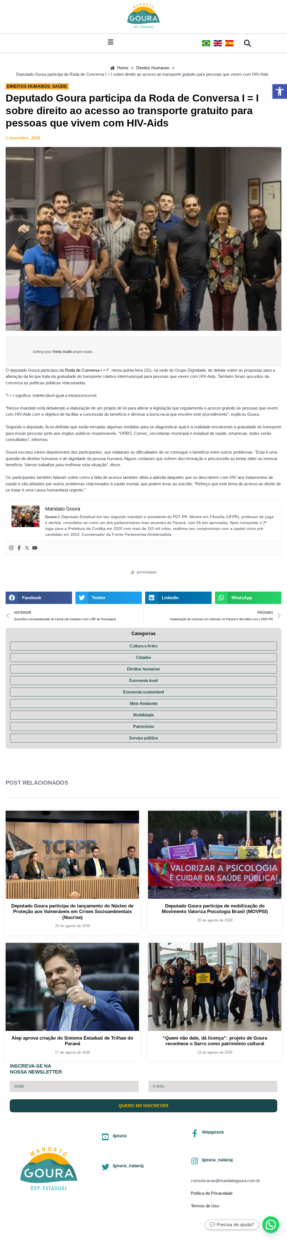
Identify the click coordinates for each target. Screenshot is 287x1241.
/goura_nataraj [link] (128, 1165)
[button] (110, 42)
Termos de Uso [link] (205, 1205)
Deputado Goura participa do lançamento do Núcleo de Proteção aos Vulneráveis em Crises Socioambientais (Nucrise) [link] (72, 911)
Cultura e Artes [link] (143, 646)
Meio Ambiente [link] (144, 703)
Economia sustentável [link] (143, 692)
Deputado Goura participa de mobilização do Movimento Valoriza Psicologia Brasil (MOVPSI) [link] (215, 908)
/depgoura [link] (213, 1132)
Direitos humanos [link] (143, 669)
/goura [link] (119, 1135)
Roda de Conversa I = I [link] (86, 370)
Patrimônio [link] (143, 726)
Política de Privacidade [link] (212, 1193)
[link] (279, 91)
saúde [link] (59, 86)
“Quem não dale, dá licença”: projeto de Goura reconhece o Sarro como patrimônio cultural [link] (215, 1040)
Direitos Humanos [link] (28, 86)
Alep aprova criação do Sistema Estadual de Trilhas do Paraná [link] (72, 1040)
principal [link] (146, 572)
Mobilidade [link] (143, 715)
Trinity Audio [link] (62, 352)
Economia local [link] (143, 680)
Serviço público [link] (143, 738)
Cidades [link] (143, 657)
